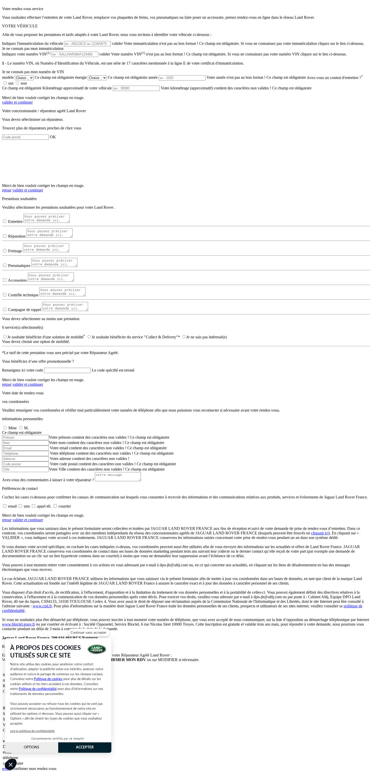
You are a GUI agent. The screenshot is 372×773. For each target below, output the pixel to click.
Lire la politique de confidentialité (32, 730)
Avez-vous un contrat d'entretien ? (335, 77)
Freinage (15, 251)
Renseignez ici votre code (22, 370)
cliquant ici (319, 533)
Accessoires (17, 280)
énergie (81, 77)
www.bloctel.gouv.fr (18, 624)
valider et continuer (17, 102)
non (24, 83)
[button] (11, 764)
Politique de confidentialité (38, 689)
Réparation (17, 236)
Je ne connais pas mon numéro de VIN (33, 72)
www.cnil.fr (42, 606)
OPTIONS (31, 747)
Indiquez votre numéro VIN (26, 54)
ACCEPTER (85, 747)
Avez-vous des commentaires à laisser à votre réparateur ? (48, 480)
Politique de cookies (48, 679)
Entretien (15, 221)
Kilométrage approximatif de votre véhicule (77, 88)
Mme (12, 428)
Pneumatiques (19, 265)
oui (10, 83)
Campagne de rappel (24, 309)
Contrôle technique (23, 295)
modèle (8, 77)
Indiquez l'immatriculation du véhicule (32, 43)
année (153, 77)
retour (6, 190)
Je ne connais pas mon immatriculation (33, 48)
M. (26, 428)
